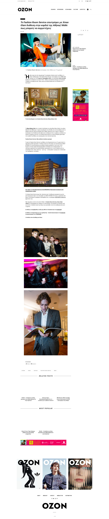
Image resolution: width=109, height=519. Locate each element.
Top (55, 516)
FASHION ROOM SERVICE (46, 370)
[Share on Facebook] (81, 30)
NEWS (55, 370)
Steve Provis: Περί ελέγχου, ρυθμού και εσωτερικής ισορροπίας (28, 433)
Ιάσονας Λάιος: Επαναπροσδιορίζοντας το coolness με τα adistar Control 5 (45, 399)
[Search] (90, 9)
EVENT (29, 370)
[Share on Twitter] (83, 30)
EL (79, 1)
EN (82, 1)
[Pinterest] (85, 30)
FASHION (36, 370)
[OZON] (54, 508)
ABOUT (38, 495)
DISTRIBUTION (68, 495)
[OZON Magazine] (25, 9)
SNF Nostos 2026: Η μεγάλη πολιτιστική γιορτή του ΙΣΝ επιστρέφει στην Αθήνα (63, 399)
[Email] (88, 30)
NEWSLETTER (31, 1)
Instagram (59, 209)
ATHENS (23, 370)
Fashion (53, 9)
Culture (75, 9)
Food (74, 65)
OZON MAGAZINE (21, 1)
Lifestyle (82, 9)
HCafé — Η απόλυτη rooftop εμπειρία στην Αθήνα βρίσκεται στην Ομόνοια (28, 399)
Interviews (60, 9)
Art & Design (76, 47)
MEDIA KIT (45, 495)
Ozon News (68, 9)
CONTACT (52, 495)
